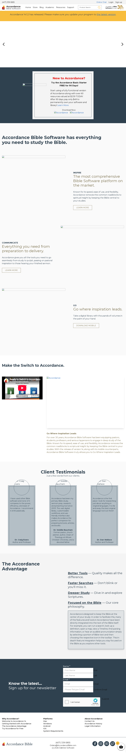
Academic (50, 7)
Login (111, 2)
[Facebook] (94, 743)
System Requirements (53, 731)
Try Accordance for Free (12, 728)
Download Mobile (86, 325)
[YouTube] (106, 743)
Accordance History (93, 724)
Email (66, 679)
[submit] (99, 7)
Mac (45, 721)
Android (46, 726)
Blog (41, 7)
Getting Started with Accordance (16, 724)
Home (28, 7)
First (95, 670)
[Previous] (4, 44)
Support (70, 7)
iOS (44, 728)
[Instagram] (100, 743)
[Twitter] (112, 743)
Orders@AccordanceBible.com (63, 745)
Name (66, 666)
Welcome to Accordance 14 (14, 721)
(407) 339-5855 (8, 2)
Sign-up (118, 2)
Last (95, 675)
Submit (105, 699)
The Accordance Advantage (14, 726)
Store (35, 7)
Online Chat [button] (101, 2)
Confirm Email (100, 689)
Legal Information (93, 726)
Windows (47, 724)
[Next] (122, 44)
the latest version (106, 14)
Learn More (63, 105)
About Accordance (93, 719)
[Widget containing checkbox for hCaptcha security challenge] (81, 702)
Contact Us (89, 721)
